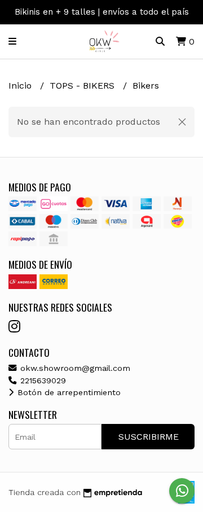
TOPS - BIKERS (83, 85)
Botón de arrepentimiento (68, 392)
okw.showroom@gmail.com (73, 368)
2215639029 (41, 380)
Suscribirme (148, 436)
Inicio (21, 85)
